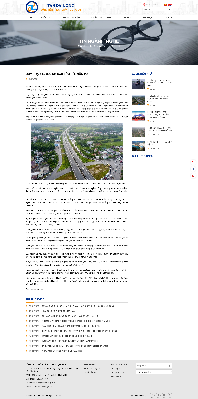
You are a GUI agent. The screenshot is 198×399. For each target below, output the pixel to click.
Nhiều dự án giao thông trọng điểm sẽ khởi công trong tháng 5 (69, 321)
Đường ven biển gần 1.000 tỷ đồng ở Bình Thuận (60, 336)
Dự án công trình (101, 17)
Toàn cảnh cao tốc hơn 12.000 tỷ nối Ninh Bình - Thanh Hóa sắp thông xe (74, 331)
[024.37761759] (193, 162)
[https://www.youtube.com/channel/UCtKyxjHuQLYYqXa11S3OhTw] (164, 395)
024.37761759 (153, 4)
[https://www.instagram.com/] (170, 395)
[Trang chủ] (31, 17)
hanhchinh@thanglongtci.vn (43, 382)
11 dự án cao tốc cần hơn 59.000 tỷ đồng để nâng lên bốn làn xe (69, 346)
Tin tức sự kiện (71, 17)
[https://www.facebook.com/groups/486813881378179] (152, 395)
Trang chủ (82, 46)
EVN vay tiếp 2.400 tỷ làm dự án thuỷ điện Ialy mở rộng (64, 341)
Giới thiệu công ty (92, 368)
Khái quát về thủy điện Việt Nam (52, 311)
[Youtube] (193, 175)
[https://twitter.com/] (158, 395)
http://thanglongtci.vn (43, 386)
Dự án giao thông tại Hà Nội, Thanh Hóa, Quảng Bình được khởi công (71, 306)
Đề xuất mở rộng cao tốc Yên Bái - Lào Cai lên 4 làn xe (63, 316)
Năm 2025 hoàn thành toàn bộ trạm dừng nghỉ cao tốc (64, 326)
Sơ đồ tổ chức (90, 372)
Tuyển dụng (147, 17)
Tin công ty (115, 368)
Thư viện (126, 17)
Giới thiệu (46, 17)
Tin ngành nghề (117, 372)
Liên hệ (168, 17)
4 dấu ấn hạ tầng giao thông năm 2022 (55, 351)
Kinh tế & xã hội (117, 376)
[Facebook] (193, 169)
